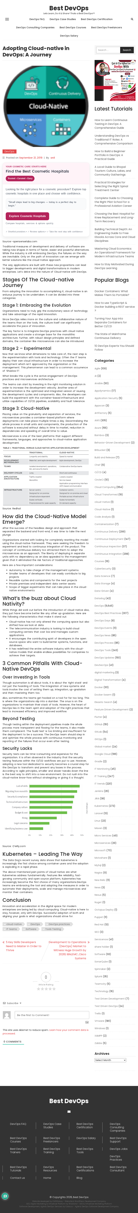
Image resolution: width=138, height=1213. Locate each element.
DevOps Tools (103, 650)
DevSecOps (101, 665)
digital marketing (104, 672)
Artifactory (101, 413)
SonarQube (101, 961)
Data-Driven (102, 591)
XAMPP (98, 1035)
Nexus (98, 895)
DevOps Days (102, 620)
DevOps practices (59, 924)
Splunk (98, 976)
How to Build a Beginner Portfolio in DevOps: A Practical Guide (110, 155)
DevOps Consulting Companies (35, 27)
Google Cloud (103, 754)
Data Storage (102, 583)
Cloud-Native (102, 509)
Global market (103, 746)
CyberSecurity (103, 568)
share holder (102, 946)
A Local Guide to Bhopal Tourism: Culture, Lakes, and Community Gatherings (113, 171)
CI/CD (98, 472)
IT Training (101, 776)
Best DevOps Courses (73, 27)
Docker (99, 687)
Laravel (99, 813)
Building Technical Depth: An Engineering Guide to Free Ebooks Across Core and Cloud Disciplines (115, 235)
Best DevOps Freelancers (106, 27)
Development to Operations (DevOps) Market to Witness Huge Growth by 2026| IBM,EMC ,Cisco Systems (67, 950)
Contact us (17, 1178)
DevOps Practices (116, 1158)
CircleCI (99, 479)
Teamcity (100, 984)
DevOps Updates (104, 657)
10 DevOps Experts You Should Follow (114, 348)
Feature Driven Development (112, 709)
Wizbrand (73, 1203)
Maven (98, 828)
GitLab (98, 731)
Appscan (100, 405)
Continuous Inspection (108, 546)
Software (31, 929)
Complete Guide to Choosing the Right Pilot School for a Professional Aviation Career (114, 202)
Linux (97, 820)
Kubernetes (101, 806)
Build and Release (105, 457)
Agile (97, 368)
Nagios (98, 872)
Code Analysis (103, 516)
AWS (97, 420)
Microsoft (100, 850)
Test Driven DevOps (106, 1006)
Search (127, 50)
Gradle (98, 761)
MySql (98, 865)
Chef (97, 465)
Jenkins (99, 791)
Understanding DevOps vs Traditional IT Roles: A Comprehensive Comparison (114, 139)
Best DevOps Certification (97, 19)
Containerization (104, 524)
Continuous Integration (108, 554)
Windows (100, 1028)
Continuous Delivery (106, 531)
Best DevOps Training (51, 1150)
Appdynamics (103, 390)
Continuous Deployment (109, 539)
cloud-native (14, 924)
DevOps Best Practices (108, 613)
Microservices (103, 843)
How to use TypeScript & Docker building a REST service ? (115, 307)
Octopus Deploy (104, 909)
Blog (79, 1178)
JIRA (97, 798)
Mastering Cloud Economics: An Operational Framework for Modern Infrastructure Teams (115, 252)
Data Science (102, 576)
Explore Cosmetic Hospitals (27, 216)
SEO (97, 932)
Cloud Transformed (106, 494)
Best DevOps (69, 8)
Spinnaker (100, 969)
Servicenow (101, 939)
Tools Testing (53, 929)
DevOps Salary (69, 35)
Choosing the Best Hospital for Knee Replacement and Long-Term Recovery (115, 217)
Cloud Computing (105, 487)
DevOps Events (103, 628)
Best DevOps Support (118, 1140)
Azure (98, 427)
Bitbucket (100, 450)
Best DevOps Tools (85, 1150)
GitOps (99, 739)
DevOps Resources (50, 1168)
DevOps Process (104, 642)
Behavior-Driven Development (112, 442)
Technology (102, 991)
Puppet (99, 917)
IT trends (100, 783)
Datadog (100, 598)
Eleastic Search (103, 702)
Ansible (99, 383)
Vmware (99, 1021)
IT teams (11, 929)
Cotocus (69, 1206)
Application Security (106, 398)
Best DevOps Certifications (85, 1168)
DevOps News (103, 635)
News (98, 887)
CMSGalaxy (58, 1201)
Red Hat (99, 924)
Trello (98, 1013)
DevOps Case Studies (63, 19)
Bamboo (100, 435)
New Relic (100, 880)
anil (52, 157)
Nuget (98, 902)
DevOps (9, 151)
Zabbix (98, 1043)
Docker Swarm (103, 694)
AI (96, 376)
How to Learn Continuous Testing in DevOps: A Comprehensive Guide (111, 124)
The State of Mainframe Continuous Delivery (110, 336)
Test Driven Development (110, 998)
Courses (99, 561)
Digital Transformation (108, 680)
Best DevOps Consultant (118, 1168)
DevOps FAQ (37, 19)
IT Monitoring (102, 769)
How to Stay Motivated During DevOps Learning (114, 266)
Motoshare (101, 857)
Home (47, 1178)
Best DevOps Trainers (18, 1150)
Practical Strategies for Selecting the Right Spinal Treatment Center (111, 186)
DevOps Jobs (119, 1149)
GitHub (98, 724)
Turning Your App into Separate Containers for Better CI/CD (111, 322)
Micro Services (103, 835)
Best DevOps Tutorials (18, 1168)
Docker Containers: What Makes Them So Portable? (112, 293)
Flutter (98, 717)
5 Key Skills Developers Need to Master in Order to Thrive (23, 946)
